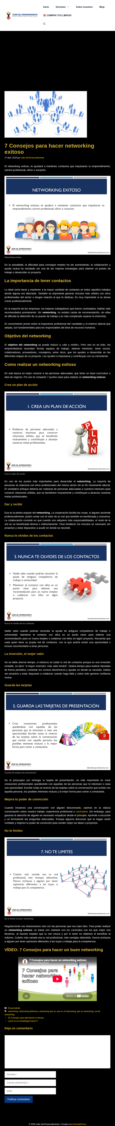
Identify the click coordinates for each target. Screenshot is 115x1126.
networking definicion (28, 1011)
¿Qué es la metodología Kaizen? (23, 1021)
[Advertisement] (57, 52)
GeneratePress (79, 1124)
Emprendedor (14, 1008)
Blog (101, 7)
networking (13, 1011)
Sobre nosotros (84, 7)
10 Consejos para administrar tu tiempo (26, 1018)
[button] (44, 24)
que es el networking (66, 1011)
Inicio (46, 7)
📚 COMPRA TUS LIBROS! (57, 15)
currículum (82, 811)
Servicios (61, 7)
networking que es (47, 1011)
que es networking (85, 1011)
